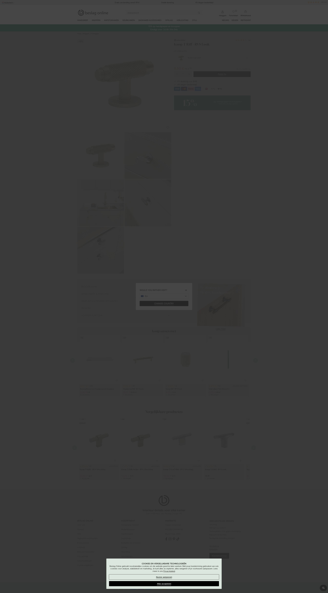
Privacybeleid (169, 571)
